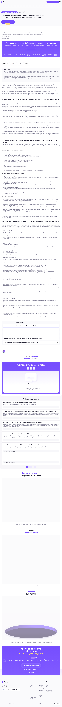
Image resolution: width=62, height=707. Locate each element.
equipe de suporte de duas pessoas (26, 117)
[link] (8, 22)
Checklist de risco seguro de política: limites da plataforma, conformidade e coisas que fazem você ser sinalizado (22, 34)
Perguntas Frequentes (6, 36)
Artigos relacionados (5, 38)
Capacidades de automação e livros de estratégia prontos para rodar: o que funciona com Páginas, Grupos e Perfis (22, 32)
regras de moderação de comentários (50, 130)
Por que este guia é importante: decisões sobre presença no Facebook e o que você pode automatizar (20, 30)
